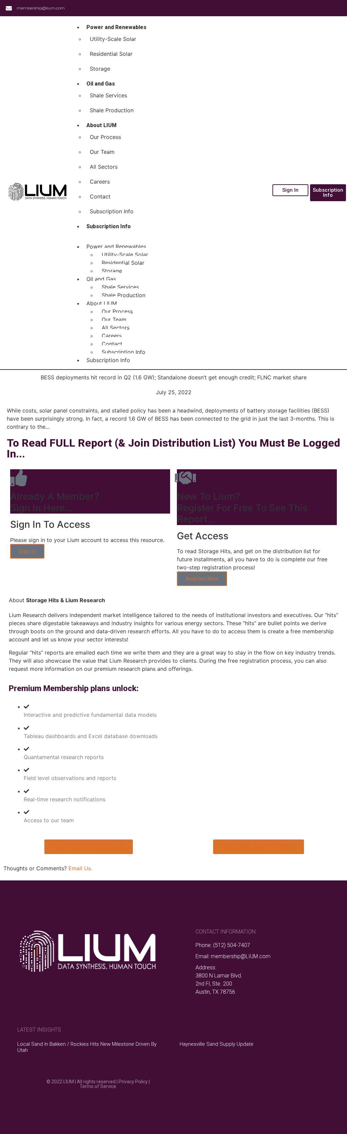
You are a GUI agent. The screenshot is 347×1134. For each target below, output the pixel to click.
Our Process (105, 137)
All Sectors (104, 166)
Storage (100, 68)
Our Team (102, 151)
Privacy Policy (133, 1081)
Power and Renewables (116, 27)
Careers (100, 181)
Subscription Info (112, 211)
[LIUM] (37, 193)
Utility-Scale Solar (113, 39)
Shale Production (112, 110)
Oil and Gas (100, 83)
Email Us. (79, 868)
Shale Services (108, 95)
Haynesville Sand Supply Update (216, 1044)
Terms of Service (98, 1086)
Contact (100, 196)
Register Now (202, 578)
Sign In (27, 551)
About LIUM (101, 125)
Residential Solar (111, 53)
